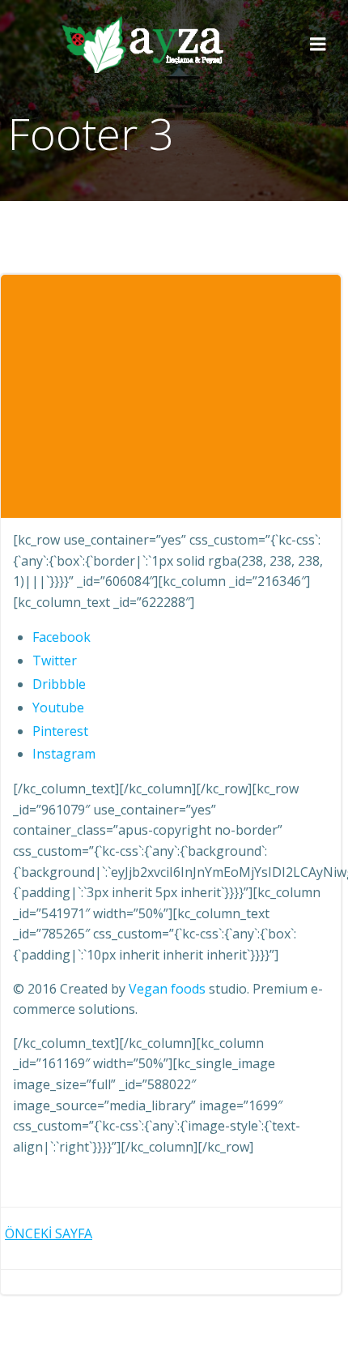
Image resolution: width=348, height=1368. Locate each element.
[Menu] (318, 44)
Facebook (61, 637)
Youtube (58, 707)
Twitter (54, 660)
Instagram (63, 754)
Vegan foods (167, 989)
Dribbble (59, 684)
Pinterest (60, 731)
